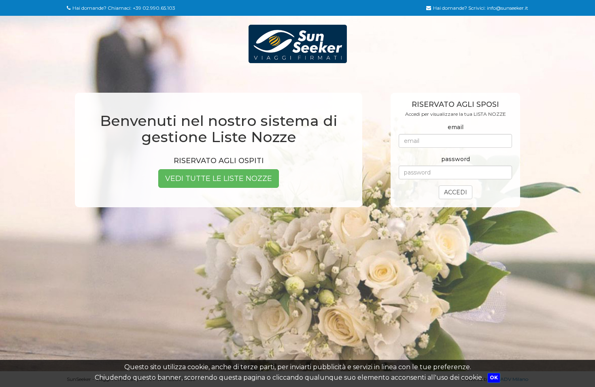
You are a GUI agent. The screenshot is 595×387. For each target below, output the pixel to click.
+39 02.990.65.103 (154, 8)
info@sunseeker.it (507, 8)
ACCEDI (455, 192)
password (455, 159)
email (455, 127)
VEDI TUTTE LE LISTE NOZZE (218, 178)
